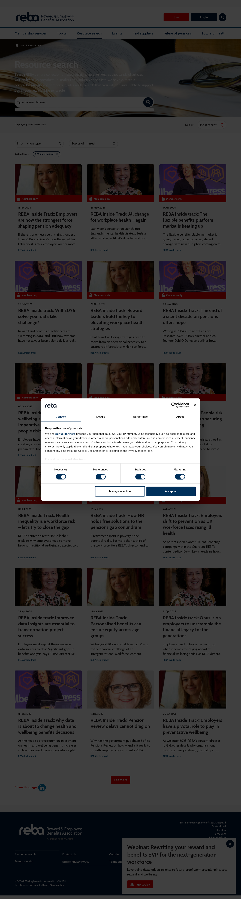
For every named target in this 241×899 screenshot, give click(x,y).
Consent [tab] (61, 416)
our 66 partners (65, 433)
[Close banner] (195, 405)
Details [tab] (100, 416)
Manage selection (120, 491)
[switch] (101, 476)
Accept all (171, 491)
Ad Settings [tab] (140, 416)
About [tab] (180, 416)
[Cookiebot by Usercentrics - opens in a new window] (173, 405)
